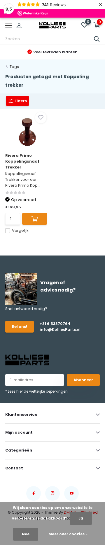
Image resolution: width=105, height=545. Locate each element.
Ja (80, 518)
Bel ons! (19, 326)
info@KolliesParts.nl (58, 329)
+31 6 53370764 (55, 323)
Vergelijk (20, 230)
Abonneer (83, 380)
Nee (25, 534)
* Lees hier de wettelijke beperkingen (36, 391)
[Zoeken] (97, 39)
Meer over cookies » (68, 534)
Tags (14, 66)
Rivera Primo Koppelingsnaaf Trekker (22, 161)
